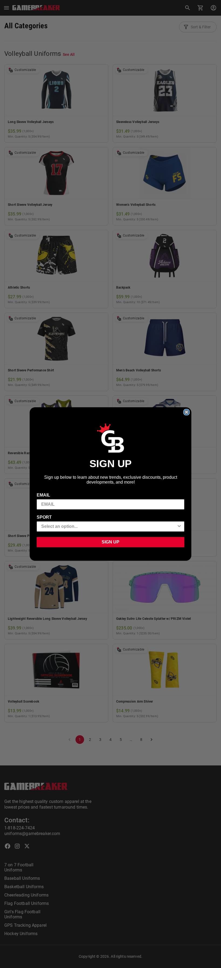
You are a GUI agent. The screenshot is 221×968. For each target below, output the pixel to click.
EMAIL (43, 495)
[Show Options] (179, 526)
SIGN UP (110, 542)
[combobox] (109, 526)
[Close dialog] (186, 412)
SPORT (44, 517)
